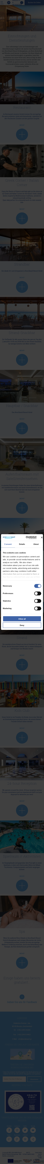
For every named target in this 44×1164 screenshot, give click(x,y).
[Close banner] (42, 537)
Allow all (22, 619)
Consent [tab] (8, 544)
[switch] (37, 593)
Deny (22, 625)
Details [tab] (22, 544)
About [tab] (36, 544)
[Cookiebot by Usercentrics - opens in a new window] (27, 537)
